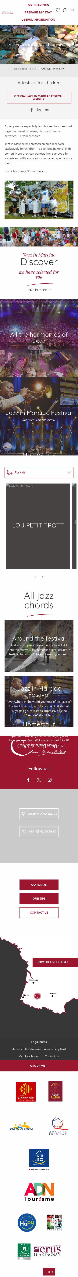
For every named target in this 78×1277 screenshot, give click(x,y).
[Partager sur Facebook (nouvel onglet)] (31, 111)
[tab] (35, 472)
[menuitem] (7, 12)
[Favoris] (58, 10)
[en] (72, 10)
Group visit (39, 1066)
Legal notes (39, 1042)
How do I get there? (52, 962)
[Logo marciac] (39, 748)
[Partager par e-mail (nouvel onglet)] (46, 111)
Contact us (52, 1056)
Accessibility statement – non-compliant (39, 1049)
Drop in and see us (42, 814)
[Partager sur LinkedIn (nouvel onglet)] (39, 111)
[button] (64, 10)
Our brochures (29, 1056)
